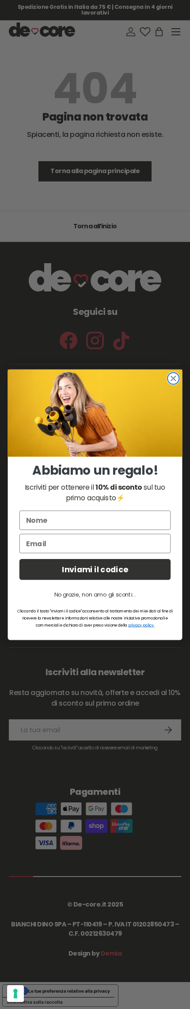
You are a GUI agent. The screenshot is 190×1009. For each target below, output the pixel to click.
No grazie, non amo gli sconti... (95, 594)
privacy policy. (141, 624)
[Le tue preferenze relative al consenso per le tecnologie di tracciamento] (15, 993)
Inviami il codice (95, 569)
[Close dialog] (173, 378)
